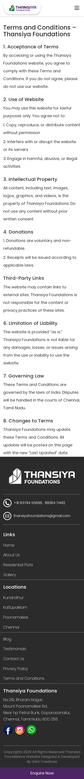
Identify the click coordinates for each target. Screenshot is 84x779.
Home (8, 545)
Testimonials (14, 648)
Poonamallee (15, 617)
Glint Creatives (44, 761)
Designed (49, 756)
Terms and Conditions (23, 678)
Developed (70, 756)
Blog (7, 639)
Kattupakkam (15, 607)
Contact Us (13, 658)
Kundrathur (13, 597)
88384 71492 (55, 503)
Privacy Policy (15, 668)
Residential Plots (18, 564)
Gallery (9, 574)
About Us (11, 555)
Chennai (11, 627)
